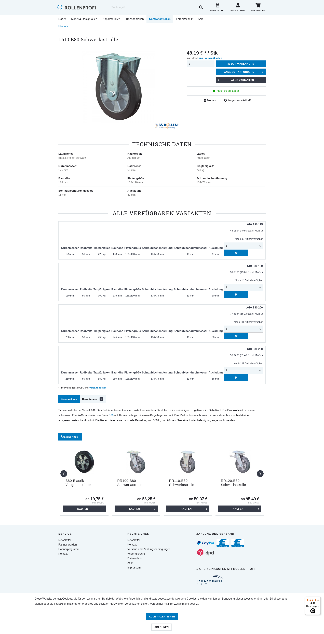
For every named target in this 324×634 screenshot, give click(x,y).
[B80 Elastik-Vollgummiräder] (84, 462)
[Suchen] (201, 7)
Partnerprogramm (68, 549)
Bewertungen (92, 399)
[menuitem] (157, 7)
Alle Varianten (242, 80)
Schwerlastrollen (160, 19)
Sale (201, 19)
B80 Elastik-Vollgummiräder (78, 483)
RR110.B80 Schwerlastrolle (181, 483)
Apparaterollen (111, 19)
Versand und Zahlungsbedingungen (148, 549)
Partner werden (67, 544)
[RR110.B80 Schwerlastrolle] (187, 462)
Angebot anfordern (239, 72)
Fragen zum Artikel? (239, 100)
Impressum (134, 567)
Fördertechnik (184, 19)
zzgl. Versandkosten (210, 58)
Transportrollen (135, 19)
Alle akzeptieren (162, 616)
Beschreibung (69, 399)
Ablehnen (161, 627)
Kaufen (82, 509)
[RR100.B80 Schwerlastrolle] (136, 462)
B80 (111, 415)
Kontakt (63, 553)
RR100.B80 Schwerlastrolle (129, 483)
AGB (130, 563)
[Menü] (319, 599)
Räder (62, 19)
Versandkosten (97, 387)
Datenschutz (134, 558)
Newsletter (64, 540)
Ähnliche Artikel (70, 436)
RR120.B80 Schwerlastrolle (233, 483)
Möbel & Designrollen (84, 19)
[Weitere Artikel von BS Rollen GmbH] (167, 126)
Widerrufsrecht (136, 553)
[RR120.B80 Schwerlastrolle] (239, 462)
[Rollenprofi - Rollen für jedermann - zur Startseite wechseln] (82, 7)
